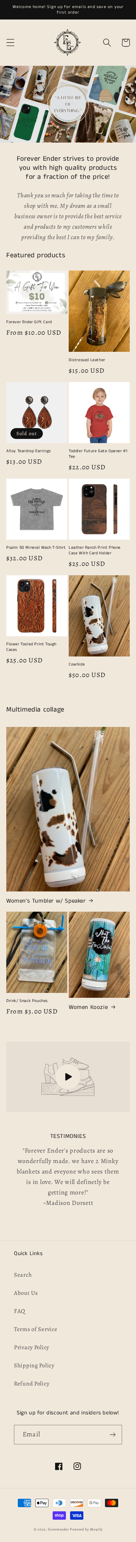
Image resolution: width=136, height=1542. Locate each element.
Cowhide (77, 664)
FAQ (19, 1311)
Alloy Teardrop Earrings (28, 451)
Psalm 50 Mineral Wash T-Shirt (36, 547)
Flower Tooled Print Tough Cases (31, 646)
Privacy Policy (31, 1347)
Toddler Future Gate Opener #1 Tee (98, 453)
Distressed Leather (87, 360)
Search (23, 1275)
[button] (10, 42)
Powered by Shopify (86, 1529)
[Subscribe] (112, 1434)
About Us (26, 1293)
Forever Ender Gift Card (29, 322)
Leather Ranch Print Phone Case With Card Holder (95, 550)
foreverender (58, 1529)
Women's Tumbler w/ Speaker (46, 901)
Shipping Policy (34, 1365)
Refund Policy (31, 1384)
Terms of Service (36, 1329)
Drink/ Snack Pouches (27, 1001)
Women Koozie (88, 1007)
